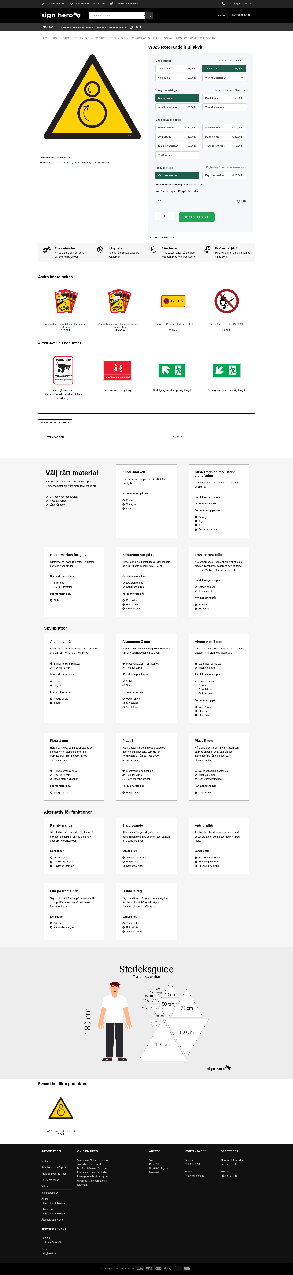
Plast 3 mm (224, 98)
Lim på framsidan (177, 145)
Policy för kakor (50, 1179)
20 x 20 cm (224, 68)
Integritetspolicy (50, 1192)
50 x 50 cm (177, 77)
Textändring (165, 155)
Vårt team (46, 1161)
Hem (44, 38)
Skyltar (48, 27)
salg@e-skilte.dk (50, 1253)
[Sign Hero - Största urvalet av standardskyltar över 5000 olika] (62, 15)
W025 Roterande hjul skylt (61, 1131)
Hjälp (138, 27)
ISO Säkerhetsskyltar (109, 38)
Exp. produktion (224, 175)
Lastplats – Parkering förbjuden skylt (173, 324)
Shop (55, 38)
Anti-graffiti (177, 136)
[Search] (149, 15)
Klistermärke (165, 98)
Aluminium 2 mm (177, 107)
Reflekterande (177, 127)
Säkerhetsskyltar (76, 38)
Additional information (55, 422)
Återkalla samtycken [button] (52, 1219)
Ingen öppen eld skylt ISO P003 (227, 324)
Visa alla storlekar (215, 77)
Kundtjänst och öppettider (55, 1167)
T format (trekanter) (100, 163)
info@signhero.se (194, 1175)
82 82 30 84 (221, 256)
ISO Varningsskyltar (144, 38)
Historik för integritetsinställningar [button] (53, 1211)
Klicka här (241, 60)
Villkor (44, 1186)
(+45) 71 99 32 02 (51, 1241)
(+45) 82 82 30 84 (244, 4)
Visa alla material (215, 107)
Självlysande (224, 127)
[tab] (55, 422)
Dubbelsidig (224, 136)
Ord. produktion (167, 175)
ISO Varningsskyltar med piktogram (189, 38)
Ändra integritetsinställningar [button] (53, 1200)
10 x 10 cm (177, 68)
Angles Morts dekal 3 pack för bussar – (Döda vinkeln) (66, 325)
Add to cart (196, 217)
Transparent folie (224, 145)
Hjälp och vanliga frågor (54, 1173)
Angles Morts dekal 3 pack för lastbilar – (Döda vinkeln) (119, 325)
